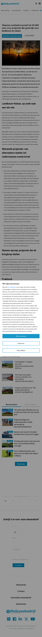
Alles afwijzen (21, 350)
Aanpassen (21, 343)
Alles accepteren (21, 336)
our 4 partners (11, 287)
